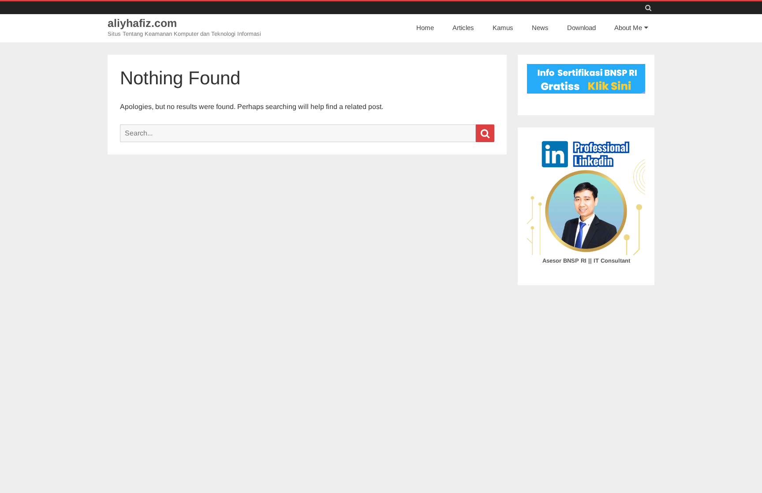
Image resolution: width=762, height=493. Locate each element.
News (540, 27)
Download (581, 27)
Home (425, 27)
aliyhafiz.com (142, 23)
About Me (628, 27)
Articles (463, 27)
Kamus (503, 27)
